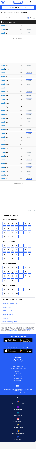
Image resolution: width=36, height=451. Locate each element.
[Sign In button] (30, 2)
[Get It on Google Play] (25, 340)
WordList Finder (18, 415)
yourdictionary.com (28, 329)
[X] (18, 360)
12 (17, 294)
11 (12, 294)
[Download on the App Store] (11, 340)
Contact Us (18, 373)
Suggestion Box (18, 380)
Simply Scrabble (18, 421)
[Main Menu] (34, 2)
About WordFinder (18, 366)
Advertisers (18, 371)
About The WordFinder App (18, 369)
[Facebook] (14, 360)
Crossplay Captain (18, 427)
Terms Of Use (18, 378)
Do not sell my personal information (18, 393)
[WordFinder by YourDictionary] (3, 2)
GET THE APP (18, 2)
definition (29, 29)
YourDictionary (18, 439)
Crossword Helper (18, 409)
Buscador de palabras (18, 433)
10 (8, 294)
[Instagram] (21, 360)
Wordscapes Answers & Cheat (18, 404)
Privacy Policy (18, 376)
